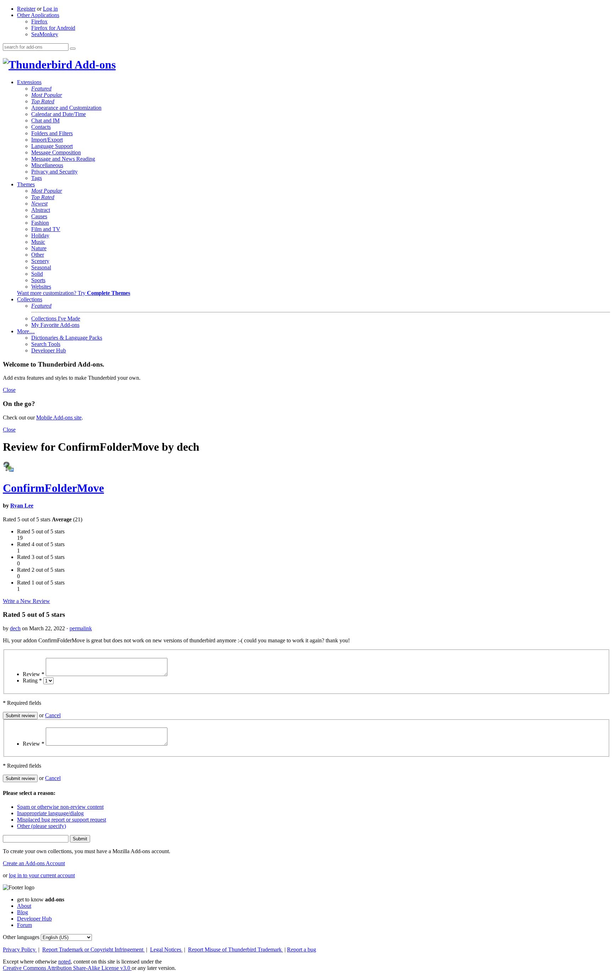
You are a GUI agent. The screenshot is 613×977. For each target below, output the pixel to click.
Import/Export (47, 140)
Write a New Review (26, 601)
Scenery (40, 261)
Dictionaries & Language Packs (66, 338)
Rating (32, 680)
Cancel (53, 715)
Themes (26, 184)
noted (64, 962)
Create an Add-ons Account (34, 863)
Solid (37, 274)
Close (9, 390)
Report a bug (301, 949)
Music (38, 242)
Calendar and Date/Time (58, 114)
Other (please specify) (41, 826)
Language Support (52, 146)
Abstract (40, 210)
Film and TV (45, 229)
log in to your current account (42, 875)
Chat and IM (45, 120)
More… (26, 331)
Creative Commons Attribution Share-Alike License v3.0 (67, 968)
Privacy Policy (20, 949)
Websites (41, 287)
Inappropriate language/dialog (50, 813)
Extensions (29, 82)
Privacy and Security (54, 172)
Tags (36, 178)
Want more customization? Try (73, 293)
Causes (39, 216)
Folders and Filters (52, 133)
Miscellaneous (47, 165)
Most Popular (46, 95)
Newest (39, 204)
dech (15, 628)
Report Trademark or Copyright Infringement (93, 949)
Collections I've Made (55, 318)
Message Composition (56, 152)
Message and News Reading (63, 159)
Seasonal (41, 267)
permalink (81, 628)
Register (26, 9)
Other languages (21, 937)
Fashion (40, 223)
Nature (38, 248)
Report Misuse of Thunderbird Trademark (235, 949)
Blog (22, 912)
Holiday (40, 235)
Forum (24, 925)
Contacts (41, 127)
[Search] (73, 49)
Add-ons (94, 64)
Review (33, 674)
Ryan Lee (21, 506)
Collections (29, 299)
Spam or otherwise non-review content (60, 807)
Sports (38, 280)
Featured (41, 89)
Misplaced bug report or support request (61, 820)
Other (37, 255)
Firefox (39, 21)
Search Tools (45, 344)
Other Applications (38, 15)
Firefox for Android (53, 28)
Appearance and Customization (66, 108)
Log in (50, 9)
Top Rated (42, 101)
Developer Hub (48, 350)
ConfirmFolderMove (53, 488)
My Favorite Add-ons (55, 325)
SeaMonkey (44, 34)
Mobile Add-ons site (59, 418)
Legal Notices (166, 949)
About (24, 906)
